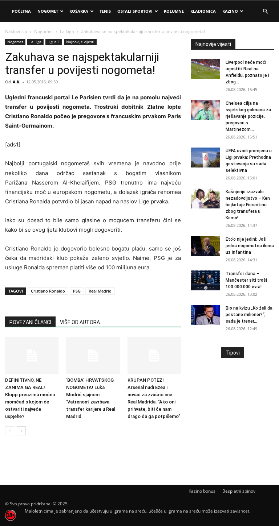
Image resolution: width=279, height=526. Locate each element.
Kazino (230, 11)
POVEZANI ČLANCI (30, 322)
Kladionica (203, 11)
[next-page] (21, 430)
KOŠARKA (78, 11)
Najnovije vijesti (80, 41)
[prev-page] (9, 430)
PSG (77, 291)
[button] (265, 11)
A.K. (16, 81)
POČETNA (21, 11)
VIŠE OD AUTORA (80, 322)
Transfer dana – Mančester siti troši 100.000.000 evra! (246, 280)
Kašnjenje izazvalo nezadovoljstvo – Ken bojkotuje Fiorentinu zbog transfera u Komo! (248, 204)
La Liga (67, 31)
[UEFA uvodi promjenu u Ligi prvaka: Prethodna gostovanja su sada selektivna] (205, 157)
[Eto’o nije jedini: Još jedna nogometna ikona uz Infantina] (205, 246)
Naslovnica (16, 31)
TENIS (105, 11)
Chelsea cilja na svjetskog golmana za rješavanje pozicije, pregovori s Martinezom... (248, 116)
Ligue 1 (54, 41)
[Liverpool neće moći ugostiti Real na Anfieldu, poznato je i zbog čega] (205, 69)
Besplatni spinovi (239, 491)
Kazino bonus (202, 491)
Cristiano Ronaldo (48, 291)
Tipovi (233, 353)
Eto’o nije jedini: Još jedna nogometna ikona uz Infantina (250, 246)
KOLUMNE (174, 11)
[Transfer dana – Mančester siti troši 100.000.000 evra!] (205, 280)
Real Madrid (100, 291)
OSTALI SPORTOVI (135, 11)
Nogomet (47, 11)
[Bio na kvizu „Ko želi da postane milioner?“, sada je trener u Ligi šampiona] (205, 315)
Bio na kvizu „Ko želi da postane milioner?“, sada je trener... (249, 315)
